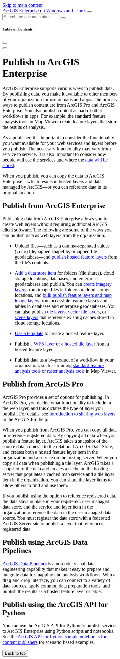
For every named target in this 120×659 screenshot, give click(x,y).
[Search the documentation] (63, 18)
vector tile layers (84, 311)
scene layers (26, 317)
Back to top (15, 653)
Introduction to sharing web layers (82, 413)
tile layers (56, 311)
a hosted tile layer (78, 343)
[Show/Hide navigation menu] (89, 12)
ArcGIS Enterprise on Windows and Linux (44, 10)
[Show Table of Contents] (4, 48)
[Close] (4, 43)
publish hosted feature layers (79, 257)
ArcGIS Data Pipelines (24, 563)
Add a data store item (35, 273)
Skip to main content (22, 5)
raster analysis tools (66, 371)
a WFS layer (42, 343)
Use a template (29, 333)
